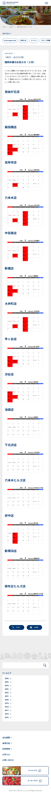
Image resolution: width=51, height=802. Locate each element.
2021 (7, 696)
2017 (7, 710)
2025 (7, 682)
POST (18, 627)
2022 (7, 692)
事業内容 (6, 743)
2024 (7, 685)
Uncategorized (10, 40)
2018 (7, 707)
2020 (7, 700)
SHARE (36, 627)
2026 (7, 678)
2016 (7, 714)
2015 (7, 717)
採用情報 (6, 749)
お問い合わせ (8, 760)
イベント (34, 40)
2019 (7, 703)
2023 (7, 689)
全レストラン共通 (18, 57)
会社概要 (6, 737)
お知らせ (11, 27)
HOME (4, 27)
